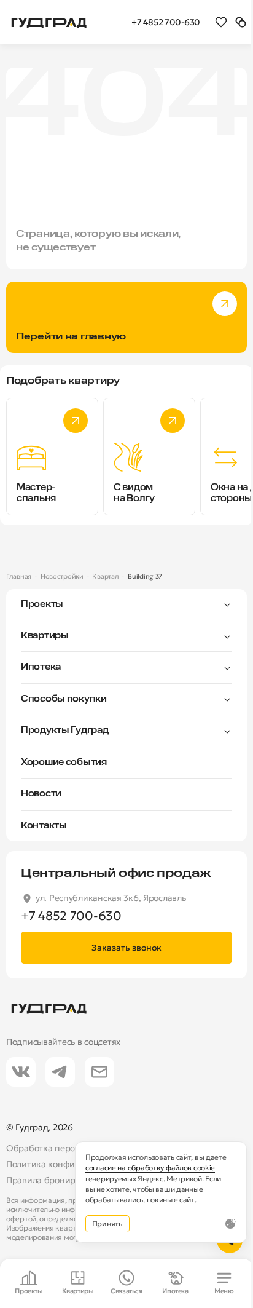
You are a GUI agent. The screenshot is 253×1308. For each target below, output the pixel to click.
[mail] (99, 1072)
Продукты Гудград (65, 730)
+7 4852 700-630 (165, 22)
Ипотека (41, 667)
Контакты (44, 826)
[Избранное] (221, 21)
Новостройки (62, 576)
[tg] (60, 1072)
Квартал (105, 576)
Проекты (42, 604)
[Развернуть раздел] (147, 604)
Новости (41, 794)
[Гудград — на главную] (49, 22)
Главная (18, 576)
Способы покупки (64, 699)
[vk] (21, 1072)
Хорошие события (64, 762)
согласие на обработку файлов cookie (150, 1167)
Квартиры (45, 636)
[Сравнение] (241, 21)
